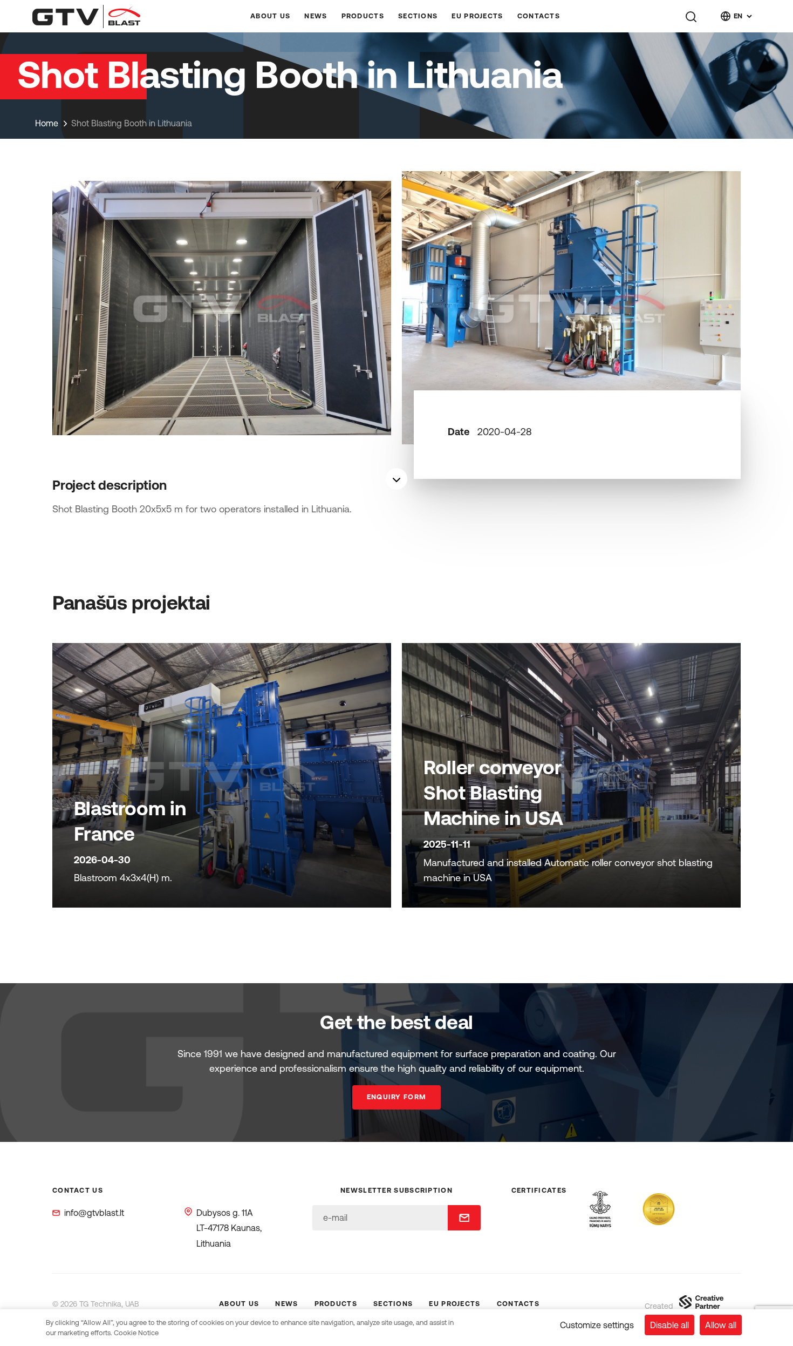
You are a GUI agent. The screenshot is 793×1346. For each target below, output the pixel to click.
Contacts (538, 16)
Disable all (669, 1325)
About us (270, 16)
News (315, 16)
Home (46, 123)
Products (362, 16)
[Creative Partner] (701, 1305)
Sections (417, 16)
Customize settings (597, 1325)
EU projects (477, 16)
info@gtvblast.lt (94, 1213)
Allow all (720, 1325)
